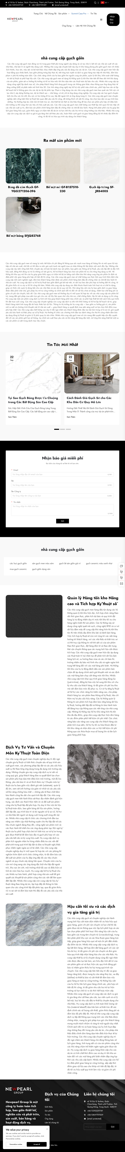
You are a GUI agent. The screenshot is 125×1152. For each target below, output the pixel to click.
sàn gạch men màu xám (43, 563)
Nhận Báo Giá (112, 19)
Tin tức (47, 1114)
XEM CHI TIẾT (23, 165)
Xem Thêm (12, 417)
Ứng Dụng (66, 25)
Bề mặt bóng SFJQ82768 (23, 236)
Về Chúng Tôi (51, 13)
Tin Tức (94, 13)
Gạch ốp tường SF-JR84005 (101, 189)
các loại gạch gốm (18, 563)
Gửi (62, 521)
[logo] (15, 20)
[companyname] (19, 1090)
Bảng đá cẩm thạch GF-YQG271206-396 (23, 189)
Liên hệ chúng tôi (52, 1122)
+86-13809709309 (39, 5)
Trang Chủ (38, 13)
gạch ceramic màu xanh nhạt (99, 563)
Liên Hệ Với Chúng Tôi (86, 25)
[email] (121, 584)
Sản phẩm (62, 13)
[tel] (121, 572)
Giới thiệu (49, 1106)
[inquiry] (121, 566)
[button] (56, 429)
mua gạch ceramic (18, 569)
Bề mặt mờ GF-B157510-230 (62, 189)
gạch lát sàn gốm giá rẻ (70, 563)
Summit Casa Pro (78, 13)
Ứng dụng (49, 1118)
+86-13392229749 (15, 5)
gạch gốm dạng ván (41, 569)
